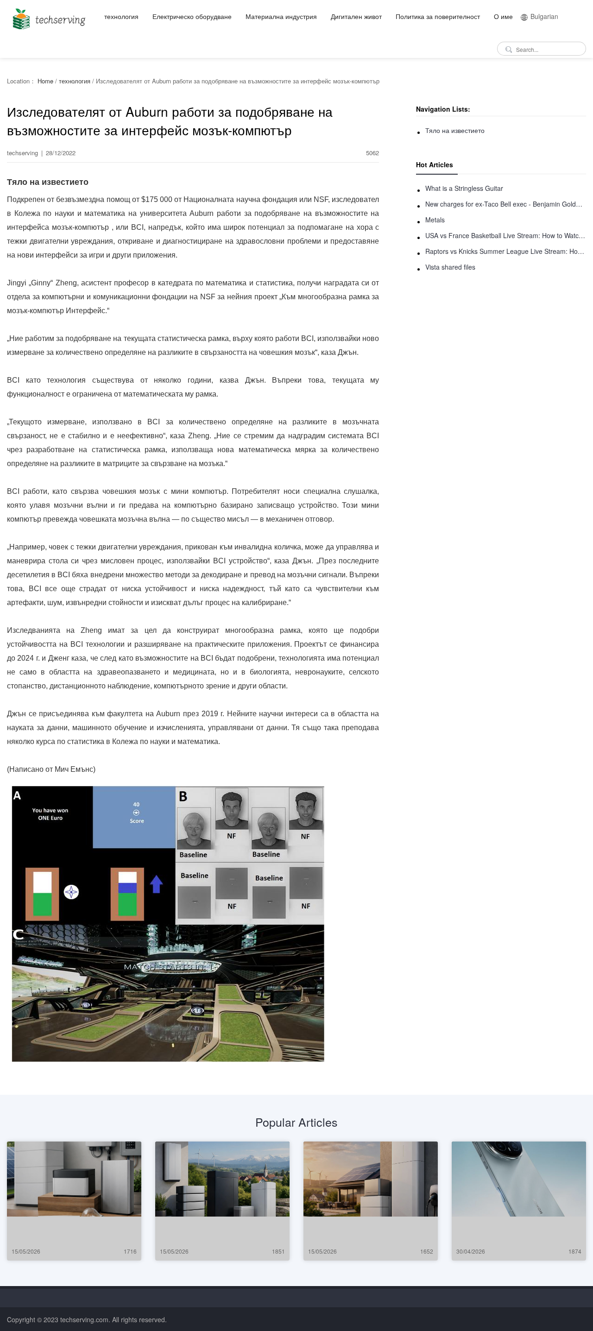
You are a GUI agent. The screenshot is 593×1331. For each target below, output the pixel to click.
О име (503, 16)
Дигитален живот (356, 16)
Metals (435, 219)
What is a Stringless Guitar (464, 188)
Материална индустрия (281, 16)
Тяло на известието (455, 130)
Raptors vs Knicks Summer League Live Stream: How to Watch (505, 251)
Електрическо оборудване (192, 16)
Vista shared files (450, 266)
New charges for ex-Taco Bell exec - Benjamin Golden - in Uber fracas (505, 203)
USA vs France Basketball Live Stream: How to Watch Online (505, 235)
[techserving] (47, 16)
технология (121, 16)
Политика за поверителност (438, 16)
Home (45, 80)
